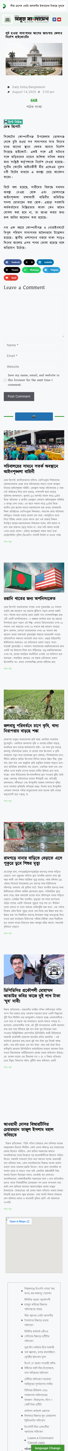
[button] (8, 19)
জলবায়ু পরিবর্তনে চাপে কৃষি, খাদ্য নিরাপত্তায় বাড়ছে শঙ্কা (31, 729)
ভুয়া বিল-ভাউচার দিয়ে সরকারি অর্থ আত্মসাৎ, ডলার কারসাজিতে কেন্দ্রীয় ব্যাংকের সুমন (39, 1360)
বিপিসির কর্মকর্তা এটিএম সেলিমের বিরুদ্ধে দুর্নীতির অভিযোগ (36, 1345)
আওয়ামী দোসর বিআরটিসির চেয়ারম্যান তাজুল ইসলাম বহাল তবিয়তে (28, 1130)
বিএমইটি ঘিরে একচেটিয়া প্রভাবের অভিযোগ (36, 1438)
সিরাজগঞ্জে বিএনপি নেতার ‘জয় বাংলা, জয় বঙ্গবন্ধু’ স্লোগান (39, 1299)
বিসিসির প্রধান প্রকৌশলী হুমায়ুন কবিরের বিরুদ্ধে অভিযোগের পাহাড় (37, 1313)
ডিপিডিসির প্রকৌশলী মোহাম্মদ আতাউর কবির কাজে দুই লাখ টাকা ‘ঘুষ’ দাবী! (32, 996)
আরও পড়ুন (8, 541)
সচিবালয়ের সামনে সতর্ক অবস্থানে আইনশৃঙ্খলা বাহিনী (31, 469)
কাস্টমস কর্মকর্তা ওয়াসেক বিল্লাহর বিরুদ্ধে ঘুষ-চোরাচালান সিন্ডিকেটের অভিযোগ (40, 1424)
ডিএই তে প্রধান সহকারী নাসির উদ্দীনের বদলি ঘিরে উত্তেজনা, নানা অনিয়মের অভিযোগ (39, 1376)
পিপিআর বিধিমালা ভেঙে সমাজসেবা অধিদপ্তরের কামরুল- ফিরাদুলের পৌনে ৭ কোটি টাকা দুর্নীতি (38, 1406)
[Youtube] (59, 19)
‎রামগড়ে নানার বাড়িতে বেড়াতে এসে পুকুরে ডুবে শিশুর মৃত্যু (33, 861)
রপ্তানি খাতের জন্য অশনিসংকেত (30, 599)
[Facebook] (54, 19)
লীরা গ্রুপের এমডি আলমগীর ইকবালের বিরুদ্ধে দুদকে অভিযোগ (38, 1329)
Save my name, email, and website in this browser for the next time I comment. (33, 380)
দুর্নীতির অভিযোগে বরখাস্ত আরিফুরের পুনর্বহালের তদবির (38, 1390)
